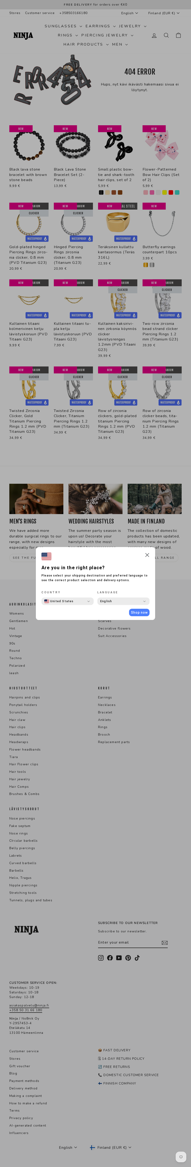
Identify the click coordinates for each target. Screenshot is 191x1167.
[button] (147, 556)
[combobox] (59, 601)
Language (107, 592)
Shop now (139, 612)
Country (51, 592)
